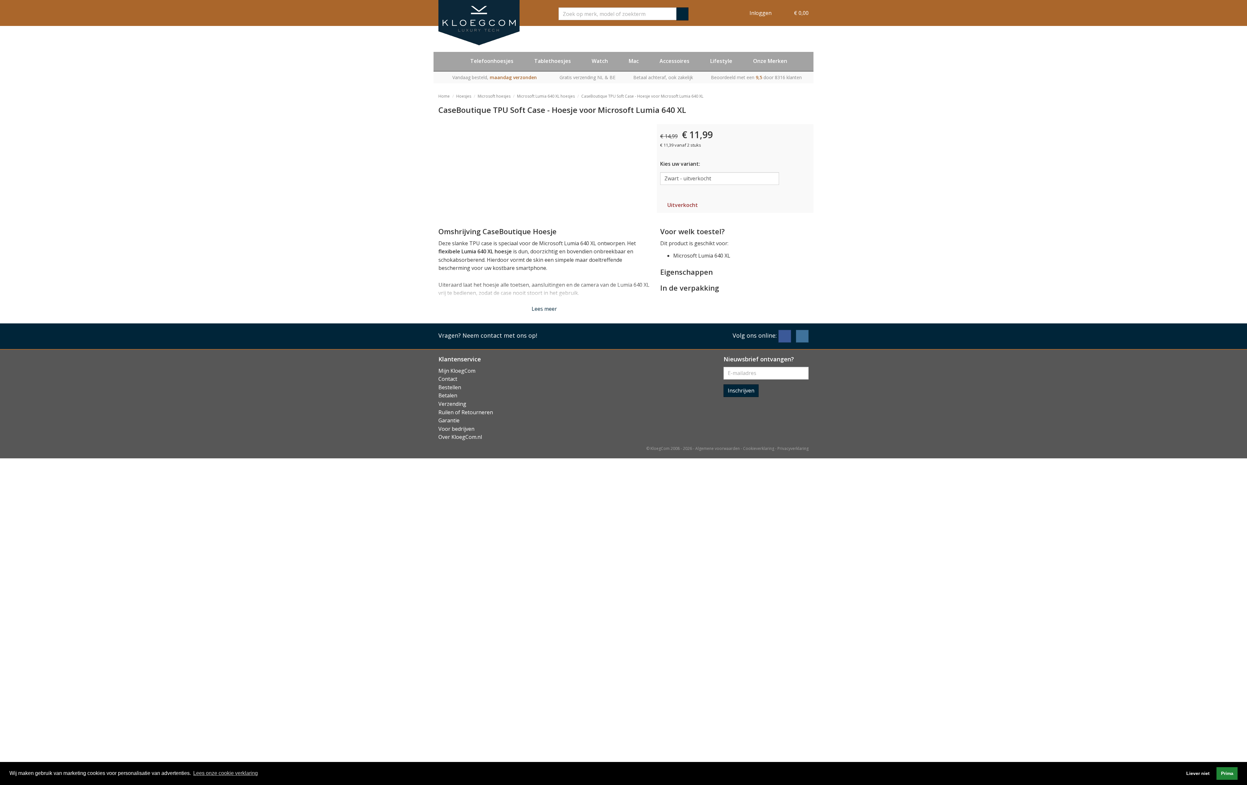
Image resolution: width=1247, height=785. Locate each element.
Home (444, 96)
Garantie (449, 420)
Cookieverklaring (758, 448)
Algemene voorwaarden (717, 448)
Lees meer (544, 308)
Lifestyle (721, 61)
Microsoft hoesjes (494, 96)
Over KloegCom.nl (460, 437)
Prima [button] (1227, 773)
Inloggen (760, 13)
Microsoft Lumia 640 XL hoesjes (546, 96)
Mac (634, 61)
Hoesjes (463, 96)
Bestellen (449, 387)
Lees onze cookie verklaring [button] (225, 773)
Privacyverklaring (793, 448)
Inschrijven (741, 390)
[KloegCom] (479, 22)
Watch (600, 61)
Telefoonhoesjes (491, 61)
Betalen (447, 395)
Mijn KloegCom (456, 370)
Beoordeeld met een (756, 77)
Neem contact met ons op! (499, 335)
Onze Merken (770, 61)
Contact (447, 378)
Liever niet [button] (1198, 773)
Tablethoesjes (552, 61)
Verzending (452, 403)
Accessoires (674, 61)
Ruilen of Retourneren (465, 412)
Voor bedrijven (456, 428)
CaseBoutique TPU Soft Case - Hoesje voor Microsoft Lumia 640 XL (642, 96)
